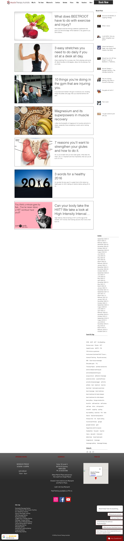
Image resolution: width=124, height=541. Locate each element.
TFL (97, 363)
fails (105, 412)
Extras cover (90, 345)
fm (95, 418)
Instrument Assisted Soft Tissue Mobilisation (97, 354)
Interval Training (91, 357)
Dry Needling (101, 342)
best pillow (89, 400)
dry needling (89, 412)
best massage (90, 391)
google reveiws (90, 425)
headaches (89, 431)
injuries (102, 431)
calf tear (88, 406)
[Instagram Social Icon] (55, 499)
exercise (97, 412)
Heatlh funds (90, 348)
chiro (93, 406)
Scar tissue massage (96, 360)
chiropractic (100, 406)
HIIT (101, 345)
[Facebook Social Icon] (62, 499)
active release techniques (93, 369)
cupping (94, 409)
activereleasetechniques (93, 373)
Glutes (97, 345)
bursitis (88, 403)
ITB (101, 348)
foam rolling (100, 418)
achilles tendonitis (101, 366)
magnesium (89, 440)
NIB (87, 360)
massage (97, 440)
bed (92, 385)
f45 (102, 412)
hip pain (96, 431)
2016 (87, 342)
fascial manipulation (97, 415)
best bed (88, 388)
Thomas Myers (90, 366)
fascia (88, 415)
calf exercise (95, 403)
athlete (88, 385)
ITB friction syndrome (92, 351)
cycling (100, 409)
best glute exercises (98, 388)
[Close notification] (121, 507)
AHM (91, 342)
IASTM (97, 348)
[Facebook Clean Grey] (87, 452)
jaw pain (93, 434)
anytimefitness (100, 379)
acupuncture (90, 376)
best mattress (100, 391)
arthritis (103, 382)
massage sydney (91, 443)
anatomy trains (90, 379)
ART (95, 342)
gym (97, 425)
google (100, 421)
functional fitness (91, 421)
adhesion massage (100, 376)
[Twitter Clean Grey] (90, 452)
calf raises (104, 403)
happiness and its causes (93, 428)
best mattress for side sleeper (95, 397)
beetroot (97, 385)
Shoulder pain (90, 363)
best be (103, 385)
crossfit (88, 409)
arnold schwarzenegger (93, 382)
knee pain (99, 434)
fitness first (89, 418)
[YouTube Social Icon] (68, 499)
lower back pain (97, 437)
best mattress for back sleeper (95, 394)
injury (88, 434)
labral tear (89, 437)
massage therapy (102, 443)
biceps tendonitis (99, 400)
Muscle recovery (101, 357)
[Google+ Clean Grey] (93, 452)
